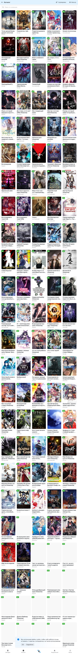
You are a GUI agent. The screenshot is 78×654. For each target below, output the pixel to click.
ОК (23, 644)
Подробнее (29, 644)
